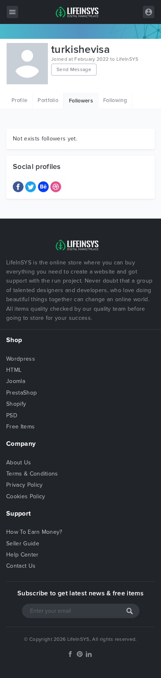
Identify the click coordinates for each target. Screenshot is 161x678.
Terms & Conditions (32, 473)
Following (115, 100)
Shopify (16, 403)
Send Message (74, 69)
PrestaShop (21, 392)
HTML (13, 369)
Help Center (22, 554)
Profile (19, 100)
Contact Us (21, 565)
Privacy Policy (24, 484)
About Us (18, 462)
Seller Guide (22, 543)
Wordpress (20, 358)
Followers (81, 101)
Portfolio (48, 100)
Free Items (20, 426)
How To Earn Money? (34, 531)
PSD (11, 415)
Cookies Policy (25, 496)
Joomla (15, 381)
